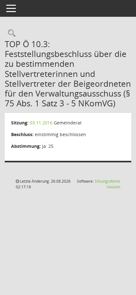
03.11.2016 (41, 123)
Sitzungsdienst (107, 184)
